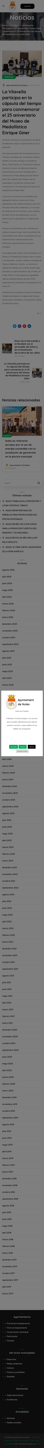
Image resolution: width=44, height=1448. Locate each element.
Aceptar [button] (22, 747)
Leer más (13, 747)
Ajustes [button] (31, 747)
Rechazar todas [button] (22, 751)
